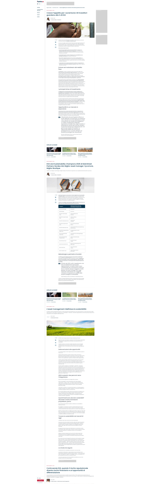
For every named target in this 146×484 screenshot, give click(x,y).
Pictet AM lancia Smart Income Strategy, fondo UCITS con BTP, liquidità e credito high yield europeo (54, 154)
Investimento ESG (50, 10)
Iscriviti (40, 480)
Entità (38, 16)
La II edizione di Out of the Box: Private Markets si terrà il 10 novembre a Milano (69, 154)
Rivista (38, 12)
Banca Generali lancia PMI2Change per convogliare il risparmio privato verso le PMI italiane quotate (85, 154)
